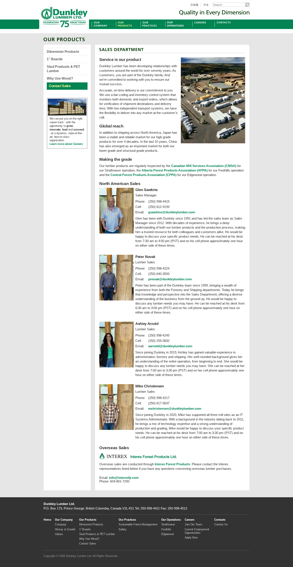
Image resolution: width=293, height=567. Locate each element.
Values (59, 534)
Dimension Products (63, 51)
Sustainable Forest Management (138, 524)
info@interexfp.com (124, 477)
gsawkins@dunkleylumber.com (171, 212)
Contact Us (221, 524)
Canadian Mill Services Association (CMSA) (203, 166)
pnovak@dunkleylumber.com (170, 279)
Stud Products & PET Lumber (63, 69)
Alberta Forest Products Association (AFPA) (175, 170)
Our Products (87, 519)
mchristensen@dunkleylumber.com (174, 408)
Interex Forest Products (172, 464)
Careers (189, 519)
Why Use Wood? (60, 78)
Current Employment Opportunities (197, 531)
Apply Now (191, 537)
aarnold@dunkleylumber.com (170, 346)
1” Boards (55, 59)
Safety (122, 529)
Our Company (64, 519)
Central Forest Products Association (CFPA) (143, 175)
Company (60, 524)
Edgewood (167, 534)
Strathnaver (168, 524)
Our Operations (171, 519)
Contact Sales (60, 86)
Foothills (166, 529)
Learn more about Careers (66, 144)
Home (47, 519)
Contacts (219, 519)
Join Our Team (193, 524)
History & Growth (65, 529)
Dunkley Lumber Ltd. (64, 16)
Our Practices (127, 519)
